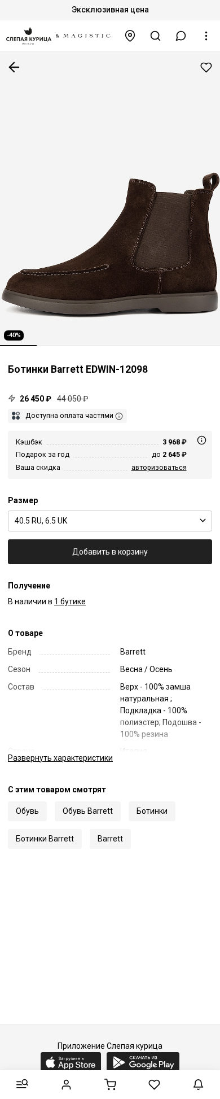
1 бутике (70, 601)
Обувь (27, 810)
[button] (181, 36)
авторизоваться (159, 467)
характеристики (60, 757)
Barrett (110, 838)
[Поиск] (156, 36)
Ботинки (152, 810)
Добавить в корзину (110, 551)
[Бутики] (130, 36)
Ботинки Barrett (45, 838)
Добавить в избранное (206, 67)
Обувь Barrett (88, 810)
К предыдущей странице (14, 67)
